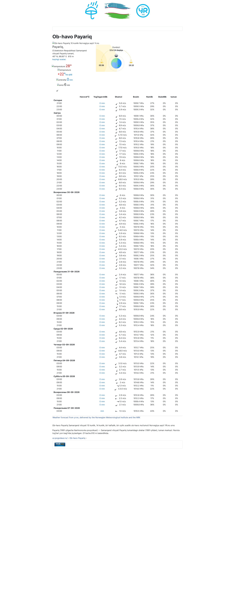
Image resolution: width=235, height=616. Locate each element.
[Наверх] (230, 611)
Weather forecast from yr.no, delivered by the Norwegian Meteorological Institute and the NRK (97, 417)
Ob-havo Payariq (78, 438)
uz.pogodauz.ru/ (60, 438)
